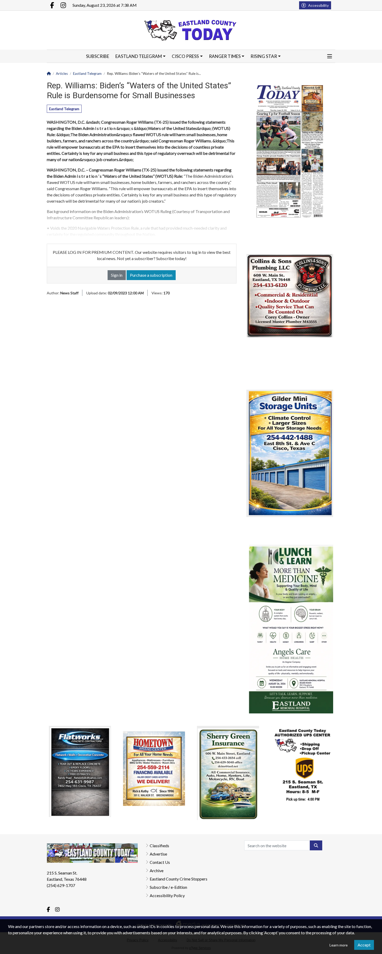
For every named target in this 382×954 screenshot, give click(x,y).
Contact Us (160, 862)
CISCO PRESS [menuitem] (185, 56)
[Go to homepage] (191, 30)
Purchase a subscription (151, 275)
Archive (156, 870)
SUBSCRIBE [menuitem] (97, 56)
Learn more (339, 945)
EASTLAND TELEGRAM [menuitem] (138, 56)
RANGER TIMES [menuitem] (225, 56)
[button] (329, 56)
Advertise (158, 853)
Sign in (116, 275)
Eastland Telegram (64, 109)
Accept (364, 944)
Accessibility (318, 5)
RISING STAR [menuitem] (264, 56)
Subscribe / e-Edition (168, 887)
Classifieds (159, 845)
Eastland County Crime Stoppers (178, 878)
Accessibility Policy (167, 895)
